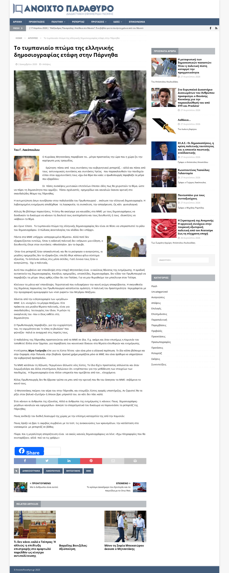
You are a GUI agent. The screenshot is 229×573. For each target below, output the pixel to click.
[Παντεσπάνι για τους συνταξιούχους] (164, 203)
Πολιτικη (57, 21)
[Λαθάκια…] (164, 126)
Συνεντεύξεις (158, 364)
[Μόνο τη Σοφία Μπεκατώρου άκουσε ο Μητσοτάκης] (125, 526)
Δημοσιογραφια (31, 470)
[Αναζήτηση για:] (183, 260)
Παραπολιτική (159, 319)
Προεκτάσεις (158, 336)
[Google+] (216, 28)
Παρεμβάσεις (158, 325)
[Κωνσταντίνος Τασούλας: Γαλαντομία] (164, 177)
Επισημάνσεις (159, 314)
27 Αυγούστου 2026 (190, 76)
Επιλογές (156, 308)
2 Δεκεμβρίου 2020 (27, 64)
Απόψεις (46, 64)
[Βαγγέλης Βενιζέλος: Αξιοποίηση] (80, 526)
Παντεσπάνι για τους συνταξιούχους (191, 196)
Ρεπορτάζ (156, 353)
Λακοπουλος (53, 470)
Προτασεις (97, 21)
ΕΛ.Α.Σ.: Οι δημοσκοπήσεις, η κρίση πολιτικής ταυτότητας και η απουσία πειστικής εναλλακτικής (196, 148)
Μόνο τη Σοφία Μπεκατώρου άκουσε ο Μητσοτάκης (124, 547)
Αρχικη (17, 21)
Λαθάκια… (184, 120)
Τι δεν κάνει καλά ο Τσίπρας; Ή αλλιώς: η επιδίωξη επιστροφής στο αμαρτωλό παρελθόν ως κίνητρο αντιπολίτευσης (35, 549)
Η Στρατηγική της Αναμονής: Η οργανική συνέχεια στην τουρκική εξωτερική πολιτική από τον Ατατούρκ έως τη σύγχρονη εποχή (196, 227)
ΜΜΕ (88, 470)
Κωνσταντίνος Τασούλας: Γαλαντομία (194, 171)
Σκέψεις (155, 358)
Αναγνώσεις (158, 297)
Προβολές (156, 331)
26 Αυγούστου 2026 (190, 237)
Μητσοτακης (73, 470)
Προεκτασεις (37, 21)
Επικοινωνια (137, 21)
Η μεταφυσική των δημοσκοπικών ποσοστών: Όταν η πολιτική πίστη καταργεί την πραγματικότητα (195, 66)
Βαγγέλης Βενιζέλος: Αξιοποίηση (73, 547)
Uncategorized (159, 291)
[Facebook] (210, 28)
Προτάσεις (157, 347)
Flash (154, 286)
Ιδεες (116, 21)
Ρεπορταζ (78, 21)
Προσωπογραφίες (161, 342)
